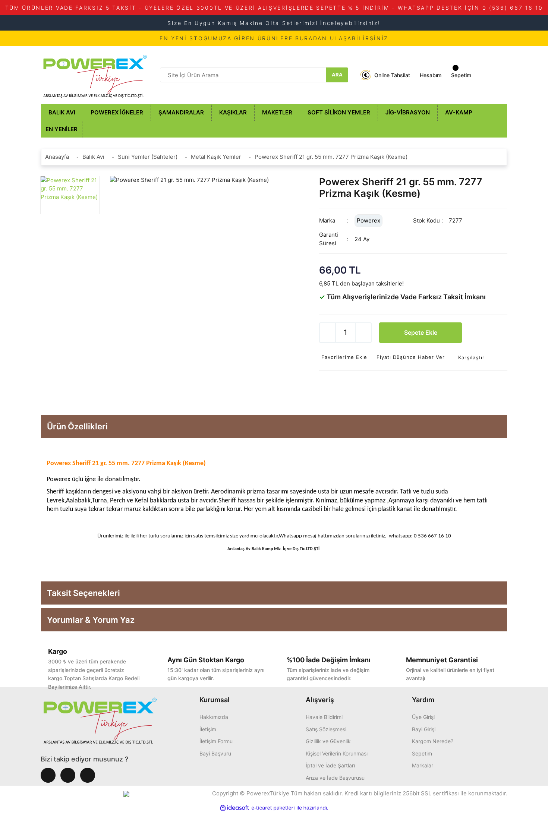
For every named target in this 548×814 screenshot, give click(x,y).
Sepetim (422, 753)
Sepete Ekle (420, 332)
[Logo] (95, 74)
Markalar (422, 765)
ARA (337, 75)
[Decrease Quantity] (327, 332)
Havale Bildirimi (324, 717)
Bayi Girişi (423, 729)
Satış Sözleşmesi (326, 729)
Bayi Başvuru (215, 753)
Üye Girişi (423, 717)
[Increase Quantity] (363, 332)
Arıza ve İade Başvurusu (335, 777)
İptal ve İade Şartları (330, 765)
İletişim (207, 729)
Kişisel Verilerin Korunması (337, 753)
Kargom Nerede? (432, 741)
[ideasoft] (234, 808)
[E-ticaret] (273, 808)
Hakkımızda (213, 717)
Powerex (368, 220)
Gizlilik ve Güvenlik (328, 741)
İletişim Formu (216, 741)
